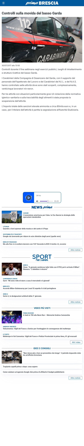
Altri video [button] (76, 342)
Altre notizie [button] (75, 250)
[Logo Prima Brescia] (42, 3)
